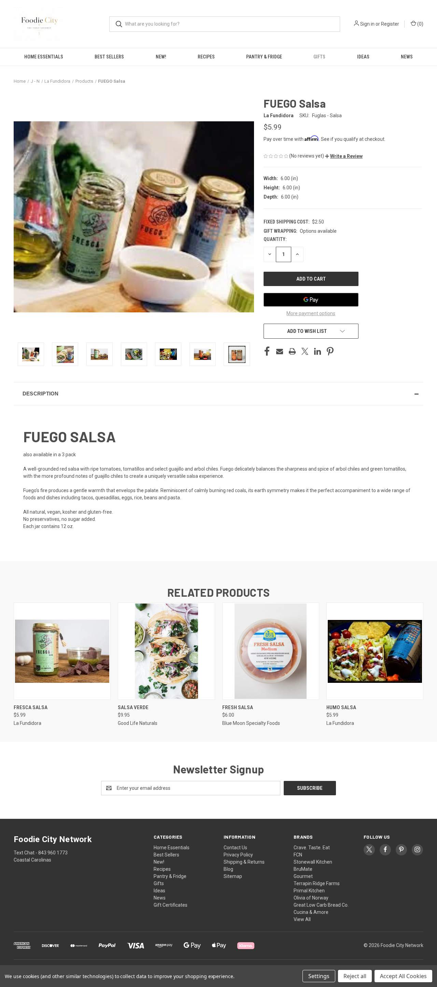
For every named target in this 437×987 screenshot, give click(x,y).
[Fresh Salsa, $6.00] (271, 651)
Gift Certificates (170, 905)
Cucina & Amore (311, 912)
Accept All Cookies (403, 976)
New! (161, 56)
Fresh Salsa (237, 707)
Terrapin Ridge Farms (317, 883)
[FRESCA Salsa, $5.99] (62, 651)
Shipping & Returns (244, 862)
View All (302, 919)
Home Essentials (43, 56)
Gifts (319, 56)
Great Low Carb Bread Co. (321, 905)
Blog (228, 869)
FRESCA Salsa (30, 707)
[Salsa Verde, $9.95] (166, 651)
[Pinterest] (330, 351)
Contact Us (235, 847)
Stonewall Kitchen (313, 862)
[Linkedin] (317, 351)
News (407, 56)
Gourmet (303, 876)
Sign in (367, 24)
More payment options (310, 313)
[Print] (292, 351)
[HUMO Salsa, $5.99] (375, 651)
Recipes (206, 56)
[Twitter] (304, 351)
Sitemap (233, 876)
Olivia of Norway (311, 898)
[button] (344, 156)
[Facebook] (267, 351)
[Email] (279, 351)
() (419, 24)
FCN (298, 854)
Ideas (363, 56)
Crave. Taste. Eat (312, 847)
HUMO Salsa (341, 707)
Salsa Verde (133, 707)
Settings (318, 976)
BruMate (303, 869)
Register (390, 24)
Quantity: (275, 239)
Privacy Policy (238, 854)
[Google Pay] (311, 300)
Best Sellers (109, 56)
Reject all (354, 976)
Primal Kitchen (309, 890)
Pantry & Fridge (264, 56)
